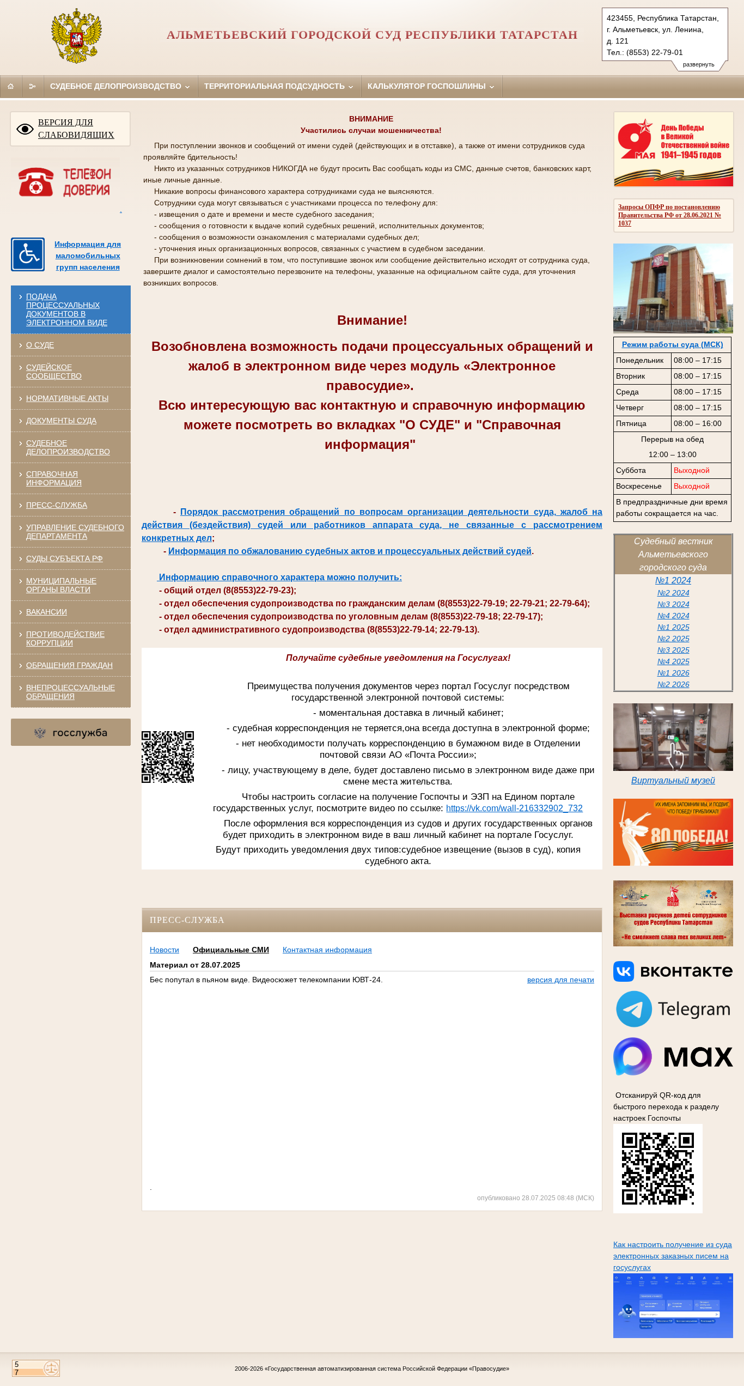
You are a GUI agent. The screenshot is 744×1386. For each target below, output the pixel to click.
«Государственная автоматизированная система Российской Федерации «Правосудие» (387, 1368)
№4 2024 (673, 615)
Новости (164, 949)
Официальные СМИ (231, 949)
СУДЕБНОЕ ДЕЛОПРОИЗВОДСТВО (68, 447)
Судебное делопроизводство (117, 86)
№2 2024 (673, 592)
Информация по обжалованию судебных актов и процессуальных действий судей (350, 551)
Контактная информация (327, 949)
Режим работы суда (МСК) (672, 344)
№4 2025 (673, 661)
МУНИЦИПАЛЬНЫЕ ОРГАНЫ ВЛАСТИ (61, 585)
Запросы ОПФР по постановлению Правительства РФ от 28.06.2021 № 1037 (669, 215)
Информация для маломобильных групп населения (87, 255)
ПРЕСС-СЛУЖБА (56, 505)
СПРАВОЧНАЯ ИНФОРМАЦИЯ (54, 478)
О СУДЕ (40, 345)
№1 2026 (673, 672)
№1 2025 (673, 627)
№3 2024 (673, 604)
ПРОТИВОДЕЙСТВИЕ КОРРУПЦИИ (65, 638)
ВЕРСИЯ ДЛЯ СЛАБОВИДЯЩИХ (76, 128)
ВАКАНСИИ (46, 611)
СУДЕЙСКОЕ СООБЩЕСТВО (54, 371)
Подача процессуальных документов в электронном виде (66, 309)
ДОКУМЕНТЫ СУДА (61, 420)
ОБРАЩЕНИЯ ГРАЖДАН (69, 665)
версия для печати (560, 979)
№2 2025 (673, 638)
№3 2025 (673, 650)
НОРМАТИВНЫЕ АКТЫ (67, 398)
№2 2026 (673, 684)
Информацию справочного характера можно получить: (279, 577)
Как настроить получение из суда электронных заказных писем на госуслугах (672, 1256)
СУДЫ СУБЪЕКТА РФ (64, 558)
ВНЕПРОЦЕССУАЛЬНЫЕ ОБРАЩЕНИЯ (70, 692)
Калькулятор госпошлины (428, 86)
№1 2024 (673, 580)
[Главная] (11, 86)
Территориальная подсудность (275, 86)
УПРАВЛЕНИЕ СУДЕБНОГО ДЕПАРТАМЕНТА (75, 531)
